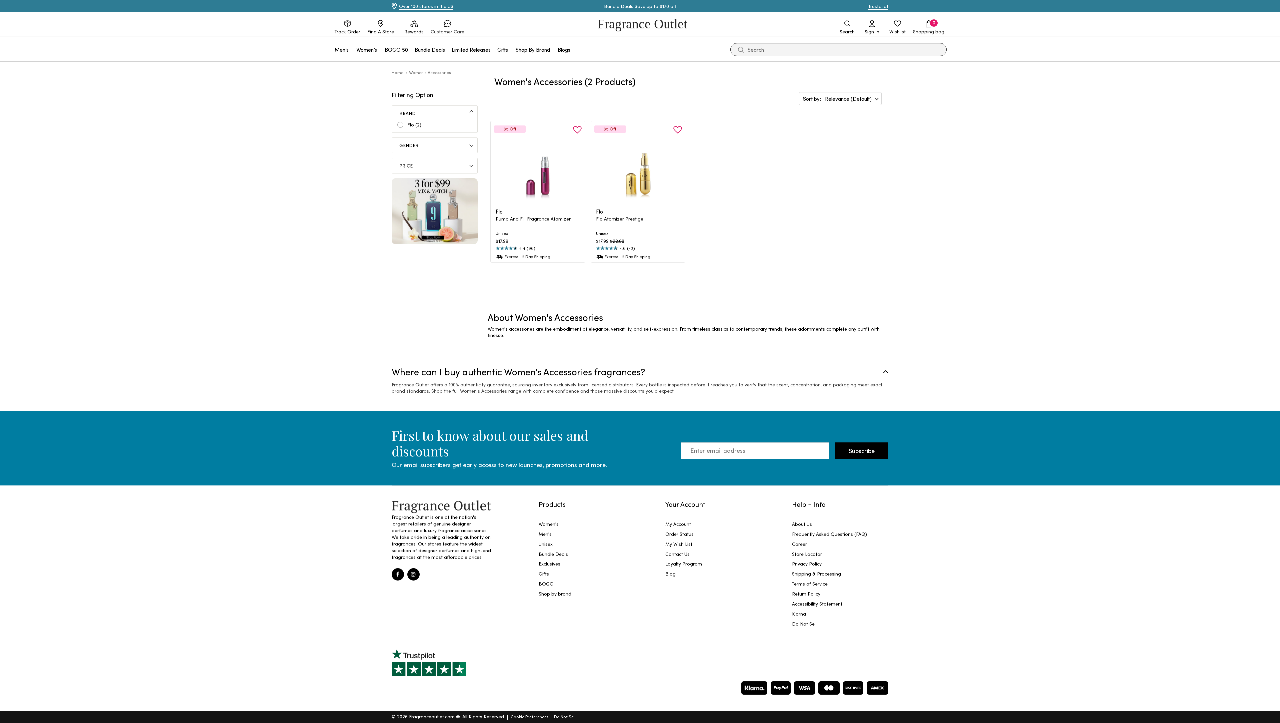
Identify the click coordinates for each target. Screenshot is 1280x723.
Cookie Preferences (530, 716)
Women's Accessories (430, 72)
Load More (697, 286)
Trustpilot (878, 6)
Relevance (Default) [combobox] (848, 98)
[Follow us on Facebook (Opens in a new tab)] (398, 574)
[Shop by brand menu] (554, 49)
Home (398, 72)
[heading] (538, 222)
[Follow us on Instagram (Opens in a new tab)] (413, 574)
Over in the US (426, 6)
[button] (447, 27)
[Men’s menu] (353, 49)
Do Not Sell (565, 716)
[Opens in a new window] (429, 666)
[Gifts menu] (512, 49)
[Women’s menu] (381, 49)
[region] (688, 332)
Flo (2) (414, 124)
